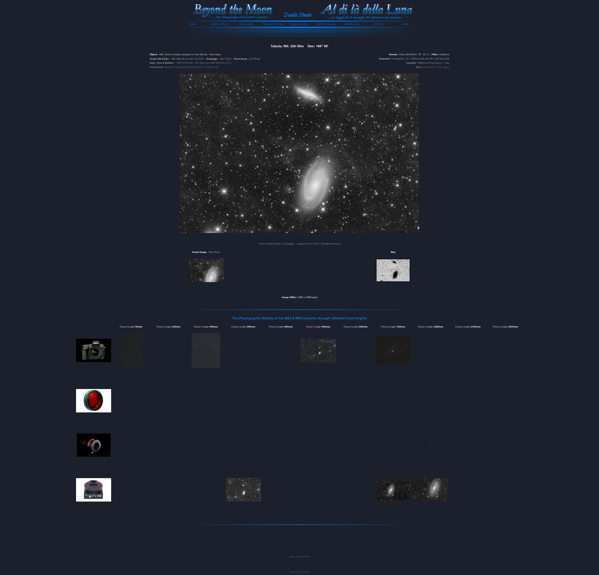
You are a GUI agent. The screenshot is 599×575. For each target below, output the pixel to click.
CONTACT (378, 24)
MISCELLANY (352, 24)
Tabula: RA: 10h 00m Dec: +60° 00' (299, 46)
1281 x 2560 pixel (307, 297)
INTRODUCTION (219, 24)
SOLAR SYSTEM (272, 24)
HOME (193, 24)
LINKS (405, 24)
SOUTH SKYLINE (325, 24)
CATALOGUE (246, 24)
